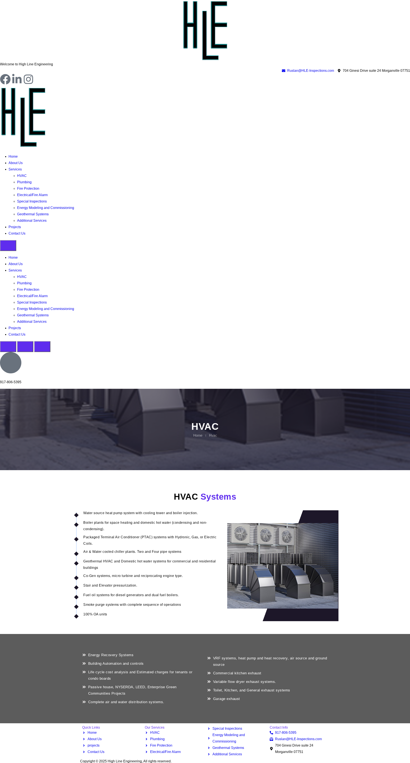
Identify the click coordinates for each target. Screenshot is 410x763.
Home (13, 156)
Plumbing (24, 182)
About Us (16, 163)
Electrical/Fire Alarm (32, 195)
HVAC (22, 176)
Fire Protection (28, 188)
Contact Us (17, 233)
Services (15, 169)
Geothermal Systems (33, 214)
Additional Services (32, 220)
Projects (15, 227)
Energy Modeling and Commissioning (45, 208)
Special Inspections (32, 201)
